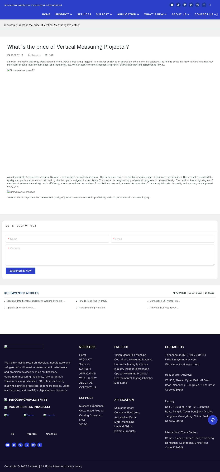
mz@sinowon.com (185, 359)
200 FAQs (209, 293)
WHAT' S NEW (195, 293)
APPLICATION (179, 293)
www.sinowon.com (187, 364)
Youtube (32, 433)
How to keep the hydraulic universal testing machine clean (93, 300)
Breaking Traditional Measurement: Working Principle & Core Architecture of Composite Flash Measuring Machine (36, 300)
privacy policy (73, 466)
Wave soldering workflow (91, 307)
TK (12, 433)
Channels (51, 433)
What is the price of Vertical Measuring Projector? (49, 25)
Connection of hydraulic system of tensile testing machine (165, 300)
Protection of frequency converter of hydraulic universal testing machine (165, 307)
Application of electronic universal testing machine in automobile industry (22, 307)
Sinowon (9, 25)
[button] (217, 14)
